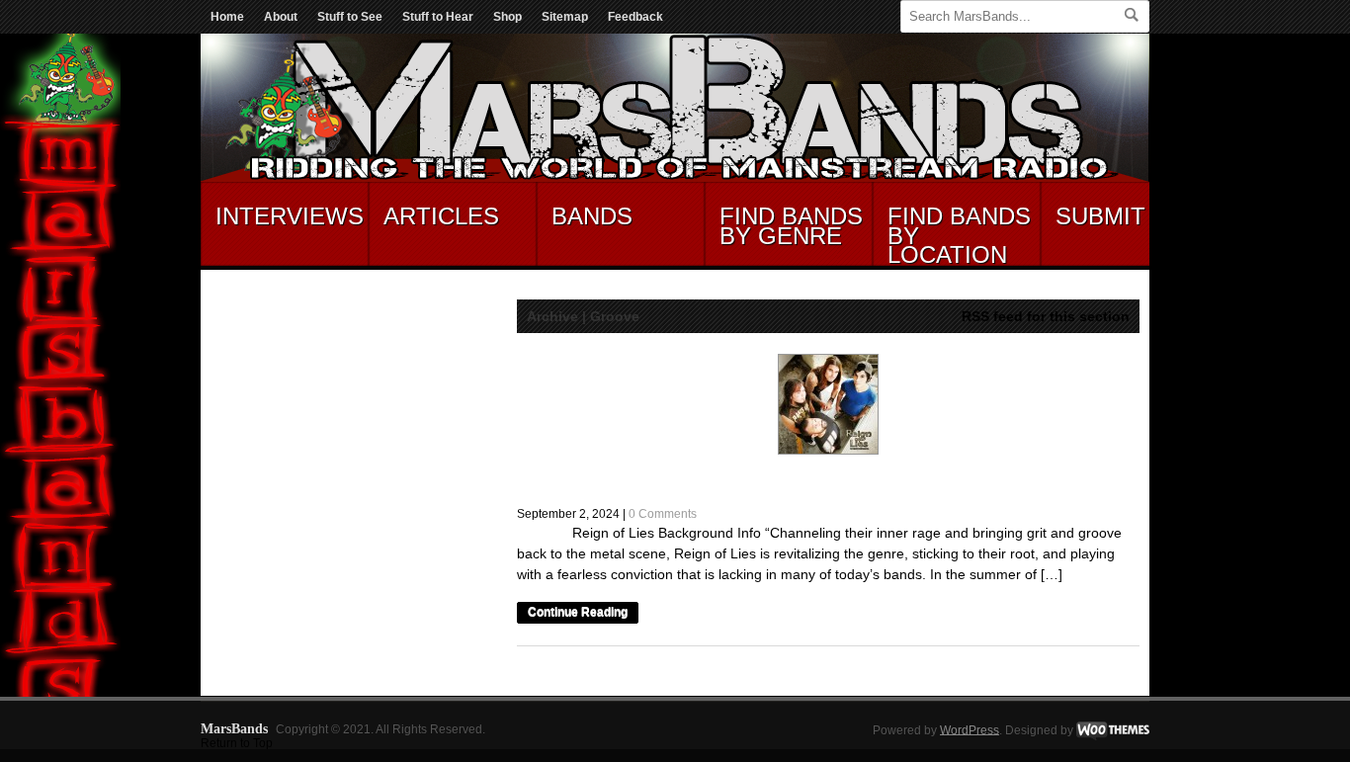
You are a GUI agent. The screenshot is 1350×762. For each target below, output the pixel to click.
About (280, 17)
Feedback (635, 17)
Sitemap (565, 17)
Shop (507, 17)
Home (227, 17)
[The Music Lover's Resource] (675, 178)
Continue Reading (578, 613)
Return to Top (237, 743)
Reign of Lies (592, 480)
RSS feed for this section (1046, 316)
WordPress (969, 729)
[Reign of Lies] (828, 404)
